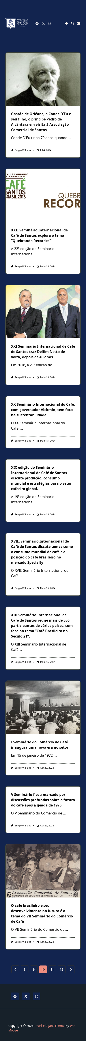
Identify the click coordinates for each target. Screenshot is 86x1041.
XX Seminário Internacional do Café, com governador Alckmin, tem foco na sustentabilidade (43, 409)
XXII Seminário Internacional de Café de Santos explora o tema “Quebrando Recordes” (39, 235)
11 (52, 969)
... (69, 137)
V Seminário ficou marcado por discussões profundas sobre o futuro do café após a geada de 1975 (43, 800)
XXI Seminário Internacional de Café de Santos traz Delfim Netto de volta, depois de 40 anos (43, 351)
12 (61, 969)
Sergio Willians (23, 150)
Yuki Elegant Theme (50, 1026)
